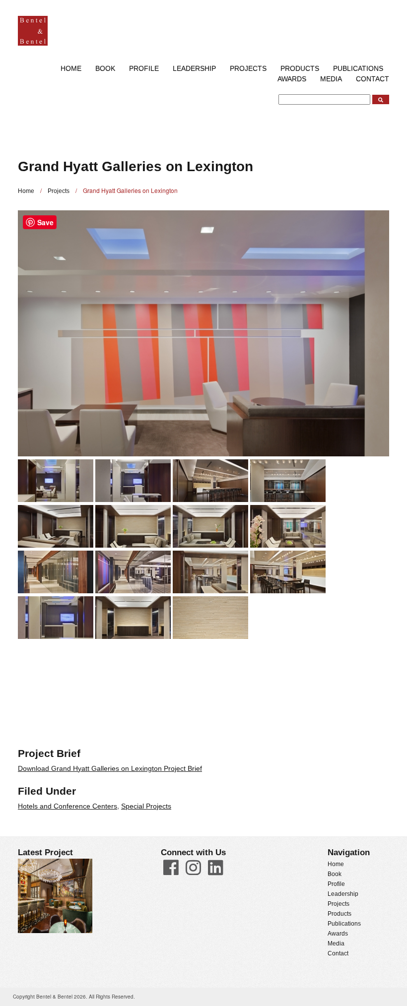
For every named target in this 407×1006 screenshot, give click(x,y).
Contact (372, 79)
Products (339, 913)
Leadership (194, 68)
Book (105, 68)
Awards (291, 79)
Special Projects (146, 806)
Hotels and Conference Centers (67, 806)
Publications (344, 923)
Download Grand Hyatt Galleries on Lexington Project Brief (110, 768)
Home (71, 68)
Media (331, 79)
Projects (248, 68)
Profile (144, 68)
